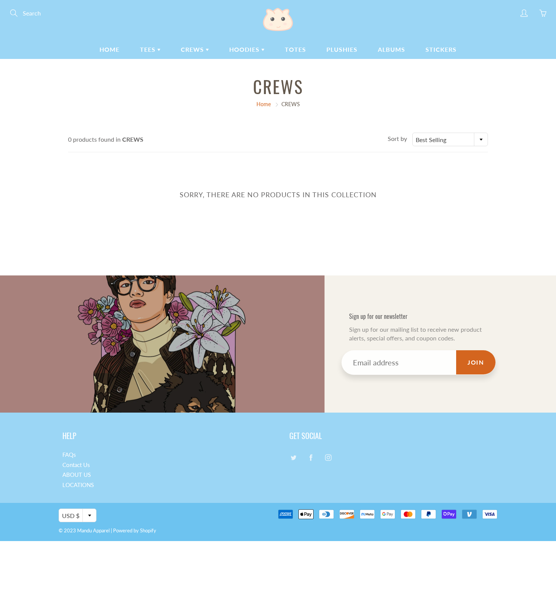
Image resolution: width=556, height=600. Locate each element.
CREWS (193, 49)
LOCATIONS (78, 485)
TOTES (295, 49)
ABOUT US (76, 475)
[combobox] (450, 139)
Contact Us (76, 465)
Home (263, 104)
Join (475, 362)
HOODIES (245, 49)
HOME (109, 49)
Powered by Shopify (134, 530)
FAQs (69, 455)
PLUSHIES (341, 49)
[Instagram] (328, 457)
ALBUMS (391, 49)
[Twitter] (293, 457)
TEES (148, 49)
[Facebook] (310, 457)
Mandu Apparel (93, 530)
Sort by (397, 138)
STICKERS (441, 49)
